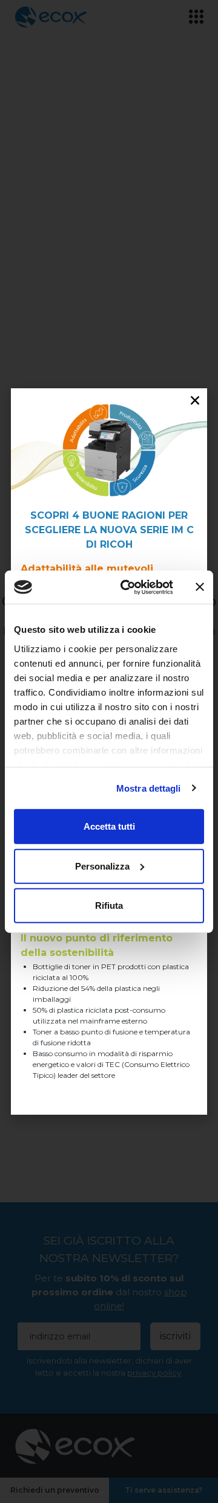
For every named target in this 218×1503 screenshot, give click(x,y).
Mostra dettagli (148, 788)
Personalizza (102, 865)
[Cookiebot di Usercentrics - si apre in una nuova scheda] (127, 587)
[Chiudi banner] (200, 587)
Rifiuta (109, 905)
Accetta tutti (109, 826)
